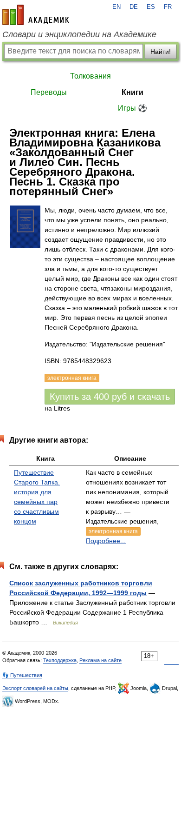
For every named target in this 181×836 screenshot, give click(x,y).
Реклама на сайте (100, 660)
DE (133, 7)
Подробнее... (106, 540)
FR (168, 7)
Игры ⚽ (132, 108)
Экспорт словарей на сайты (35, 688)
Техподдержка (60, 660)
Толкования (90, 76)
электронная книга (113, 531)
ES (151, 7)
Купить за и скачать (110, 396)
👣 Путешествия (22, 675)
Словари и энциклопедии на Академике (79, 34)
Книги (132, 92)
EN (116, 7)
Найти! (160, 51)
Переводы (49, 92)
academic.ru (35, 15)
